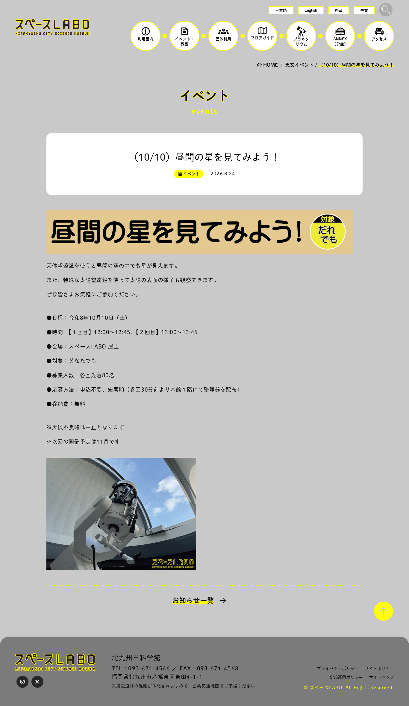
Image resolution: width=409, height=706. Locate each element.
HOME (270, 65)
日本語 (281, 10)
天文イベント (299, 65)
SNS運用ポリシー (346, 677)
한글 (339, 10)
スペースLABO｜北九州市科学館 (52, 27)
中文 (364, 10)
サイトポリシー (379, 669)
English (311, 10)
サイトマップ (381, 677)
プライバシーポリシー (338, 669)
